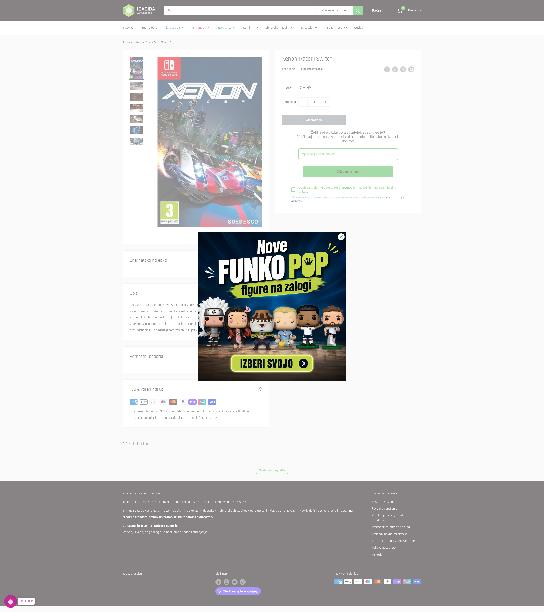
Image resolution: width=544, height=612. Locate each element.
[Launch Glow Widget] (10, 601)
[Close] (341, 237)
